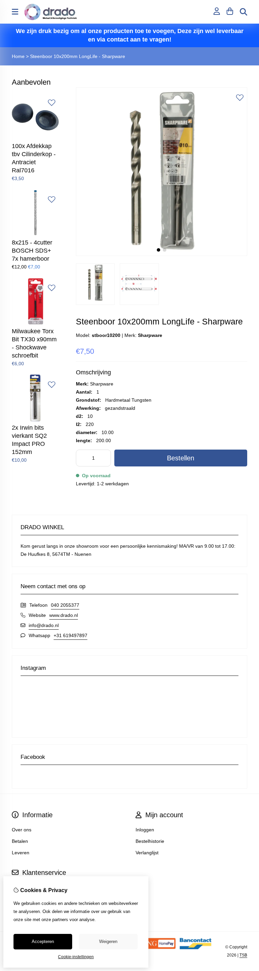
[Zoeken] (243, 12)
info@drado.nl (44, 625)
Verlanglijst (147, 852)
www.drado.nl (63, 615)
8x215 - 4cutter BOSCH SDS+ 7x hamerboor (32, 250)
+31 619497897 (70, 635)
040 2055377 (65, 605)
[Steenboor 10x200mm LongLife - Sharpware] (161, 254)
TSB (243, 955)
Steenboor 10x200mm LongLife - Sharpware (77, 56)
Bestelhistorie (150, 841)
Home (18, 56)
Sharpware (150, 335)
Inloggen (145, 829)
